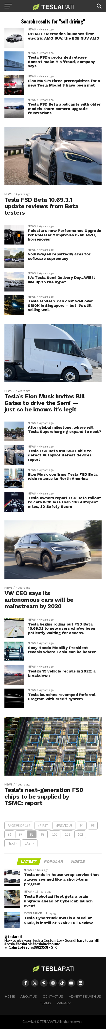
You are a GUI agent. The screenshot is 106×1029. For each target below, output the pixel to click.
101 (67, 834)
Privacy (64, 1003)
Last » (29, 843)
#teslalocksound (46, 944)
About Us (28, 996)
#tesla (9, 944)
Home (10, 996)
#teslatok (24, 944)
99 (42, 834)
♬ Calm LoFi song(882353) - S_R (30, 947)
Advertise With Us (85, 996)
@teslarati (13, 937)
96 (9, 834)
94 (81, 826)
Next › (12, 843)
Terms (45, 1003)
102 (80, 834)
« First (43, 826)
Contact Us (53, 996)
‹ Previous (64, 826)
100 (54, 834)
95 (92, 826)
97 (20, 834)
